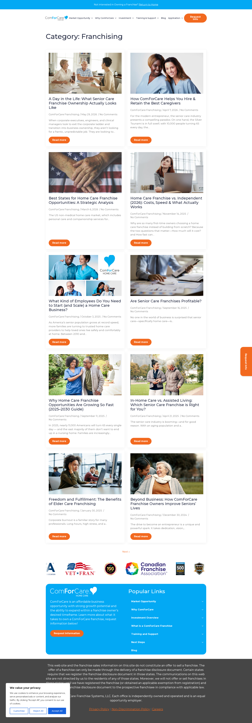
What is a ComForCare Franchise (151, 626)
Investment (125, 18)
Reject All (38, 711)
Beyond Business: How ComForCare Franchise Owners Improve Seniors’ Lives (163, 503)
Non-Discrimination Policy (131, 709)
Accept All (57, 711)
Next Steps (138, 642)
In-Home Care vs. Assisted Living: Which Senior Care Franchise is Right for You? (164, 404)
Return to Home (148, 4)
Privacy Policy (99, 709)
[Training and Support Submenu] (203, 634)
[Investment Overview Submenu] (203, 618)
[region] (38, 700)
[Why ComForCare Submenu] (115, 18)
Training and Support (144, 634)
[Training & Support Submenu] (157, 18)
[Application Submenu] (181, 18)
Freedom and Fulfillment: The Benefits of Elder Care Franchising (85, 501)
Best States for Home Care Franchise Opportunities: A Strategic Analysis (83, 200)
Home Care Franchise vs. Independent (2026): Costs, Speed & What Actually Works (166, 202)
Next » (126, 551)
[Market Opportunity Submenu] (91, 18)
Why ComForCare (104, 18)
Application (174, 18)
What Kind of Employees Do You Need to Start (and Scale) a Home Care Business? (85, 305)
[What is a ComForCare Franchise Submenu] (203, 626)
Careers (157, 709)
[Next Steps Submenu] (203, 642)
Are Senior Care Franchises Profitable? (166, 301)
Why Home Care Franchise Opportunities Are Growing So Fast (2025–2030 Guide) (81, 404)
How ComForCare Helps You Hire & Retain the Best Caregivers (162, 101)
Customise (19, 711)
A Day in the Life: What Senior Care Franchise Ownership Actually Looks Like (82, 103)
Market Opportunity (79, 18)
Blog (163, 18)
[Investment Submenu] (132, 18)
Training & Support (146, 18)
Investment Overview (145, 617)
